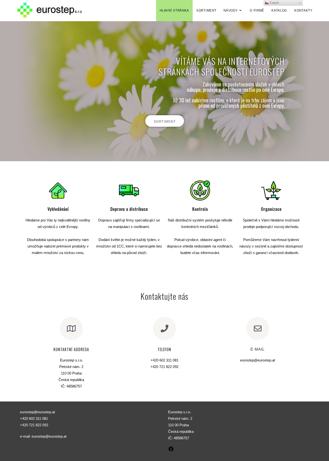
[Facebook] (171, 450)
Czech (274, 3)
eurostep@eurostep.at (49, 436)
